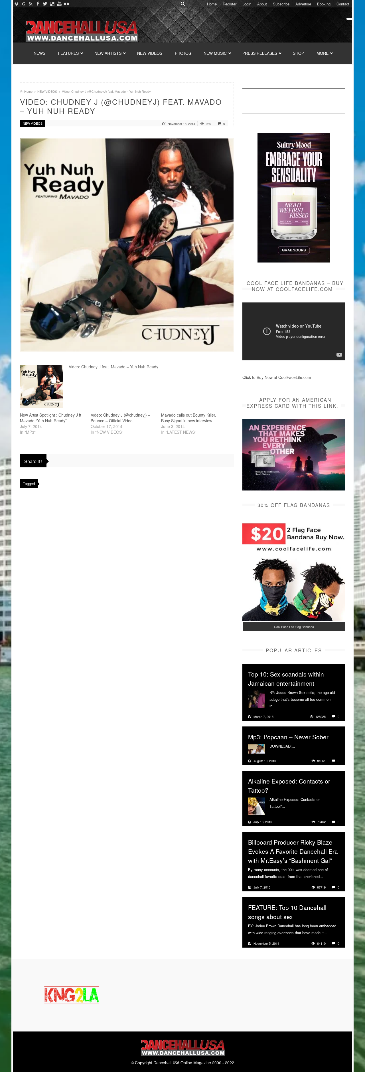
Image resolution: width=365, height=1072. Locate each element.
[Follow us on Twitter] (44, 3)
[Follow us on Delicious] (52, 3)
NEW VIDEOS (149, 53)
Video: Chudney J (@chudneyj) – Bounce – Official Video (120, 417)
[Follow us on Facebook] (37, 3)
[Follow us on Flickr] (66, 3)
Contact (342, 4)
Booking (323, 4)
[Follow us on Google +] (23, 3)
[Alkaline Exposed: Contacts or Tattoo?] (256, 805)
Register (229, 4)
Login (246, 4)
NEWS (39, 53)
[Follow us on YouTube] (59, 3)
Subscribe (281, 4)
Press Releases (259, 53)
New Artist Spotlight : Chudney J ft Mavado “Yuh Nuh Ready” (50, 417)
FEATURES (68, 53)
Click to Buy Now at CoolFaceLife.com (276, 377)
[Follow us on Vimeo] (16, 3)
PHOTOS (183, 53)
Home (212, 4)
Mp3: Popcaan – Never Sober (288, 736)
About (262, 4)
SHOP (298, 53)
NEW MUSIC (215, 53)
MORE (322, 53)
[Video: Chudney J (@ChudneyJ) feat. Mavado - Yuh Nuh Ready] (127, 245)
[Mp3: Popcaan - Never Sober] (256, 748)
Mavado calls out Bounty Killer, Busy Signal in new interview (188, 417)
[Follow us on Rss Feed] (30, 3)
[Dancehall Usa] (81, 30)
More (280, 706)
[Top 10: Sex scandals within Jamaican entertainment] (256, 698)
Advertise (303, 4)
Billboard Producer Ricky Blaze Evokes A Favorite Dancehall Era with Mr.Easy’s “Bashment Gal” (293, 851)
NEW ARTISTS (107, 53)
